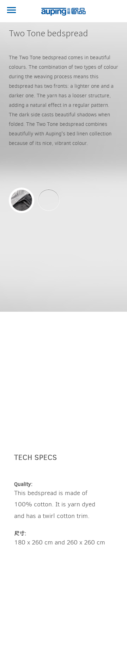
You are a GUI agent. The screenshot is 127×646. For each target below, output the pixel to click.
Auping (63, 11)
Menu (11, 10)
